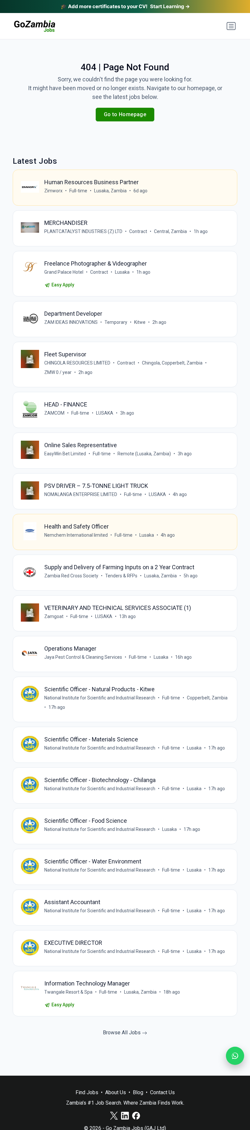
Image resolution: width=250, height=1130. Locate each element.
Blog (138, 1092)
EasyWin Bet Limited (65, 453)
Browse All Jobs (122, 1032)
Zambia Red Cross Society (71, 575)
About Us (115, 1092)
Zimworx (53, 190)
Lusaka (122, 272)
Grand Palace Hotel (63, 272)
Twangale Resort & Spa (68, 992)
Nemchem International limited (76, 535)
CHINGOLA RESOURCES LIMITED (77, 362)
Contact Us (162, 1092)
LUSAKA (104, 413)
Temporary (115, 322)
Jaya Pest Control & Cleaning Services (83, 657)
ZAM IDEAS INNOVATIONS (71, 322)
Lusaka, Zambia (110, 190)
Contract (138, 231)
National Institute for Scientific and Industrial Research (99, 697)
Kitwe (140, 322)
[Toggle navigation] (231, 26)
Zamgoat (53, 616)
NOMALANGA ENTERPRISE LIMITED (80, 494)
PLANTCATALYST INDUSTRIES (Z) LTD (83, 231)
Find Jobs (87, 1092)
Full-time (78, 190)
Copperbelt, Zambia (207, 697)
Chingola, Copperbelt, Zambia (172, 362)
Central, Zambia (170, 231)
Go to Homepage (125, 114)
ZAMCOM (54, 413)
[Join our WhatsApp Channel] (235, 1056)
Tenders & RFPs (121, 575)
